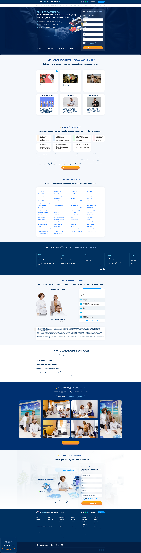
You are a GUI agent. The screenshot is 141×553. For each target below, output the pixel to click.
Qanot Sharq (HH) (74, 219)
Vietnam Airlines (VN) (58, 231)
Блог (82, 5)
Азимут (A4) (41, 196)
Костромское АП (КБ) (91, 203)
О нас (96, 5)
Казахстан (38, 523)
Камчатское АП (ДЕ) (91, 205)
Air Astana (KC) (90, 212)
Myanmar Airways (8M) (59, 228)
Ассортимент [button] (69, 5)
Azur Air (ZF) (41, 200)
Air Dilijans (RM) (57, 210)
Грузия (95, 526)
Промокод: (85, 37)
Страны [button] (62, 5)
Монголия (50, 528)
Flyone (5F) (73, 217)
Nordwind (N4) (74, 191)
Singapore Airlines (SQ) (43, 231)
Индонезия (96, 521)
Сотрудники (71, 396)
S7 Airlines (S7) (90, 189)
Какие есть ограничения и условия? (46, 364)
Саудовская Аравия (98, 528)
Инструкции (62, 536)
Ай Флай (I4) (57, 207)
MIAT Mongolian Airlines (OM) (44, 228)
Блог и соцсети (39, 533)
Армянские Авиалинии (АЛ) (44, 212)
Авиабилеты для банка (87, 530)
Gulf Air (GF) (41, 226)
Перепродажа (51, 533)
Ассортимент (62, 533)
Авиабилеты (39, 5)
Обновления (39, 536)
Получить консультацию (70, 168)
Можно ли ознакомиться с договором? (47, 368)
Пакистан (73, 530)
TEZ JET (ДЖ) (90, 214)
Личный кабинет (101, 1)
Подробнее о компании (70, 443)
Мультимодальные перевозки (75, 534)
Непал (37, 530)
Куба (95, 523)
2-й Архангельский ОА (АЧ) (60, 205)
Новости (91, 5)
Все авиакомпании (75, 532)
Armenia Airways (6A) (75, 210)
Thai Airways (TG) (74, 226)
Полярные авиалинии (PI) (76, 200)
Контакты (102, 5)
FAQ (86, 5)
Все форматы (39, 532)
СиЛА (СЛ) (89, 200)
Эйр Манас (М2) (41, 217)
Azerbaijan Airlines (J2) (43, 210)
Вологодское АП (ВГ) (75, 203)
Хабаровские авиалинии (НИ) (44, 203)
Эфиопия (73, 521)
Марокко (50, 526)
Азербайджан (62, 517)
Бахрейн (61, 523)
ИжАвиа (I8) (73, 198)
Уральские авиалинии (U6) (44, 189)
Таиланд (72, 523)
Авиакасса (61, 532)
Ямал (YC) (73, 193)
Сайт (95, 532)
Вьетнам (84, 526)
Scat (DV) (40, 214)
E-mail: (84, 27)
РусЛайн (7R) (57, 198)
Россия (95, 519)
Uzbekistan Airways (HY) (59, 219)
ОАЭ (49, 521)
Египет (83, 521)
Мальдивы (61, 530)
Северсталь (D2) (58, 196)
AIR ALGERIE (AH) (90, 221)
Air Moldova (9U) (90, 217)
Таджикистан (51, 519)
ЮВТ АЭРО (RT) (41, 198)
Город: (84, 32)
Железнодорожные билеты (52, 537)
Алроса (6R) (73, 196)
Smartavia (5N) (90, 193)
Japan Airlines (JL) (58, 224)
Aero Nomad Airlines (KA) (59, 217)
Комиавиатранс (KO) (42, 205)
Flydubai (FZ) (73, 224)
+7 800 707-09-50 (93, 1)
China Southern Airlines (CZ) (76, 231)
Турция (83, 528)
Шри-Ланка (73, 528)
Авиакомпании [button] (54, 5)
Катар (49, 523)
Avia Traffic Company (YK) (60, 214)
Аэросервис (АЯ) (74, 205)
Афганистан (61, 528)
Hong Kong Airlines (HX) (43, 233)
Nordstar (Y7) (41, 193)
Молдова (38, 519)
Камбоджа (73, 519)
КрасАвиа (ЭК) (90, 196)
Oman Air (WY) (90, 226)
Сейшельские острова (41, 526)
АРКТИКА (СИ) (90, 207)
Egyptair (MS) (57, 221)
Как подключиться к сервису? (45, 360)
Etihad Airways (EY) (91, 228)
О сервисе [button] (76, 5)
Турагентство (85, 532)
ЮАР (37, 521)
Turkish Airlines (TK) (42, 221)
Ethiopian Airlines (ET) (43, 224)
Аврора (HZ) (89, 198)
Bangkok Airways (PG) (91, 231)
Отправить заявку (93, 48)
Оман (72, 526)
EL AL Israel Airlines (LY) (76, 221)
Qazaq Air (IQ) (74, 212)
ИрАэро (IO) (89, 191)
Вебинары (84, 533)
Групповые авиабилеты (99, 533)
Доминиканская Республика (85, 524)
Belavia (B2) (56, 212)
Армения (73, 517)
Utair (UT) (73, 189)
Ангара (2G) (57, 200)
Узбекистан (84, 519)
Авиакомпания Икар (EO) (76, 207)
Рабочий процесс (61, 396)
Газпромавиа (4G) (58, 203)
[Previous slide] (101, 269)
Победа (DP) (41, 191)
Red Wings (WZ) (57, 191)
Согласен (92, 43)
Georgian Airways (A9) (75, 228)
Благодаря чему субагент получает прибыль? (49, 372)
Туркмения (61, 519)
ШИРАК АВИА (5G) (91, 210)
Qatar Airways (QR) (91, 224)
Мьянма (49, 530)
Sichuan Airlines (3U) (58, 233)
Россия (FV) (40, 207)
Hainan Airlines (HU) (75, 214)
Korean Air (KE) (57, 226)
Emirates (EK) (89, 219)
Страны (49, 532)
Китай (49, 517)
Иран (60, 521)
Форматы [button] (46, 5)
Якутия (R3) (57, 193)
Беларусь (84, 517)
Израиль (61, 526)
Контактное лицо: (86, 17)
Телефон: (85, 22)
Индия (37, 517)
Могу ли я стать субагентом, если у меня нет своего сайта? (54, 376)
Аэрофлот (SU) (57, 189)
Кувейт (37, 528)
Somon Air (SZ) (41, 219)
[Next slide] (104, 269)
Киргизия (96, 517)
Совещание (80, 396)
